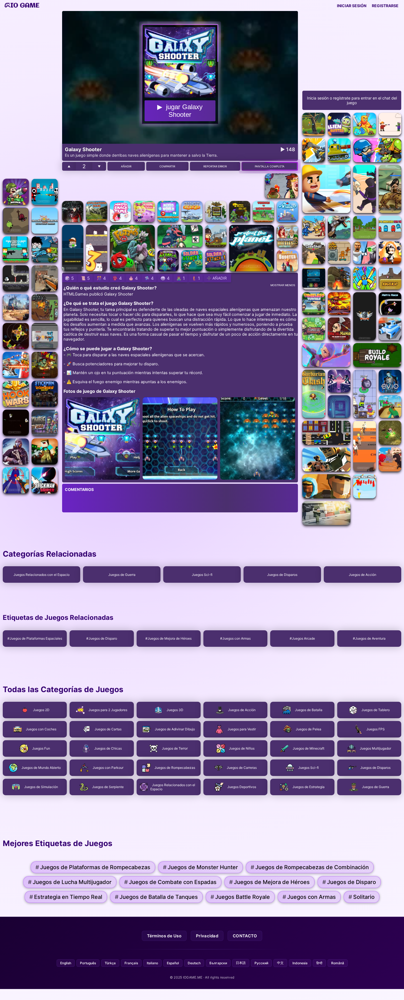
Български (218, 963)
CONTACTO (245, 935)
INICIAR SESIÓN (351, 5)
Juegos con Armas (309, 897)
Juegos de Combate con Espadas (170, 882)
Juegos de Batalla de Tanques (156, 897)
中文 (280, 963)
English (65, 963)
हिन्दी (319, 963)
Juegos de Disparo (349, 882)
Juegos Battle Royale (240, 897)
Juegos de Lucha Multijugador (70, 882)
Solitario (361, 897)
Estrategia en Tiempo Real (65, 897)
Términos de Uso (164, 935)
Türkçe (110, 963)
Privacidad (207, 935)
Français (131, 963)
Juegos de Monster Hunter (200, 867)
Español (173, 963)
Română (337, 963)
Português (88, 963)
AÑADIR (126, 166)
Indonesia (300, 963)
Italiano (152, 963)
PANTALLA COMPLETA (269, 166)
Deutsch (194, 963)
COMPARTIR (167, 166)
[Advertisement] (30, 93)
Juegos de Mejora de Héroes (269, 882)
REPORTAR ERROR (215, 166)
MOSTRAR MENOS (282, 285)
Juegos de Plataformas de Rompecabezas (92, 867)
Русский (261, 963)
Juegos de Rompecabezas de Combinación (310, 867)
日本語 (241, 963)
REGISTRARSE (385, 5)
